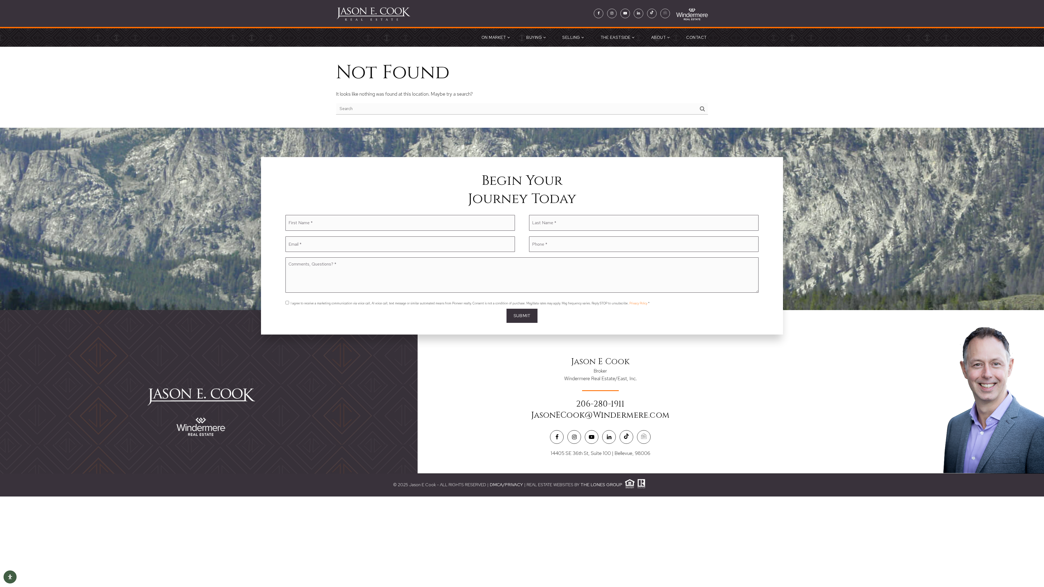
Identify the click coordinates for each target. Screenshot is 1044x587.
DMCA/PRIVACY (506, 485)
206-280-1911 (600, 404)
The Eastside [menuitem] (616, 37)
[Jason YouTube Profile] (625, 13)
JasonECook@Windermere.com (600, 415)
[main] (522, 87)
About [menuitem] (659, 37)
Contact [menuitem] (696, 37)
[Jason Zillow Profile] (665, 13)
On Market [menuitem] (494, 37)
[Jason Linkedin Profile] (638, 13)
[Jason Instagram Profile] (612, 13)
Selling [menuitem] (571, 37)
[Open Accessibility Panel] (10, 577)
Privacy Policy (638, 303)
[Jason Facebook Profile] (598, 13)
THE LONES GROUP (601, 485)
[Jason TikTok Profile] (652, 13)
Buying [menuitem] (534, 37)
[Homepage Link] (373, 13)
